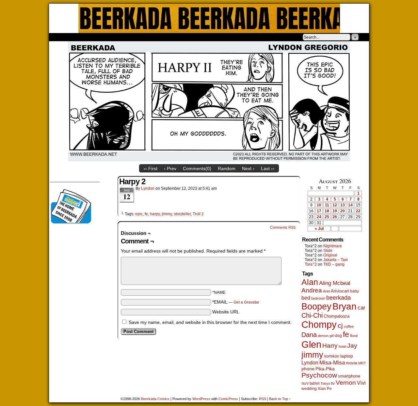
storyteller (182, 214)
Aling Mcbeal (334, 283)
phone (307, 368)
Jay (352, 345)
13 (342, 205)
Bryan (344, 306)
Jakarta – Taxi (335, 259)
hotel (342, 346)
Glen (311, 344)
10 (319, 205)
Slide (327, 250)
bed (305, 298)
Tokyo (325, 383)
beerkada (338, 297)
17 (319, 211)
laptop (346, 356)
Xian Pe (325, 388)
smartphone (349, 376)
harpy (155, 214)
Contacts (122, 37)
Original (330, 255)
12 (334, 205)
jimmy (167, 214)
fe (146, 214)
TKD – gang (334, 264)
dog (338, 335)
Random (226, 168)
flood (354, 336)
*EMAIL (235, 302)
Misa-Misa (332, 363)
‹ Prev (170, 168)
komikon (331, 356)
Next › (248, 168)
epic (139, 214)
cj (340, 325)
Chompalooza (336, 316)
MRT (362, 363)
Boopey (316, 306)
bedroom (318, 298)
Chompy (319, 324)
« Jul (319, 228)
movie (351, 363)
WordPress (201, 399)
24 (319, 217)
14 (350, 205)
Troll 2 (198, 214)
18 (327, 211)
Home (58, 37)
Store (97, 37)
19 (334, 211)
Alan (309, 282)
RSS (262, 399)
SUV (305, 383)
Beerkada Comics (209, 18)
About (77, 37)
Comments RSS (283, 227)
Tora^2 (311, 264)
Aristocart (340, 291)
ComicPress (228, 399)
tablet (314, 383)
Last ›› (267, 168)
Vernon (346, 382)
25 (327, 217)
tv (333, 383)
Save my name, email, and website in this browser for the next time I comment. (210, 322)
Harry (330, 345)
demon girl (326, 336)
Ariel (326, 291)
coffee (349, 326)
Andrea (311, 290)
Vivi (361, 383)
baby (354, 291)
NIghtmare (332, 246)
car (361, 307)
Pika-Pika (325, 368)
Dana (309, 334)
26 (334, 217)
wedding (309, 388)
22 (358, 211)
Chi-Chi (312, 315)
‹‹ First (150, 168)
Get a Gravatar (246, 302)
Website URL (225, 311)
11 (327, 205)
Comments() (197, 168)
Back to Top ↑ (280, 399)
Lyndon (147, 188)
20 (342, 211)
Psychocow (319, 375)
